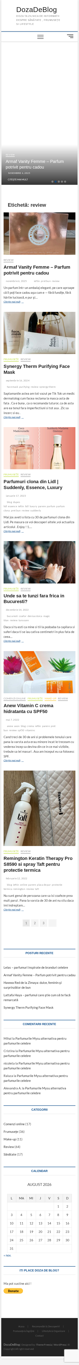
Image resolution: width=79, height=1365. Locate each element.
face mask (12, 386)
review (55, 281)
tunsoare (24, 620)
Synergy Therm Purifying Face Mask (29, 1007)
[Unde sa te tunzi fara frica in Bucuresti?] (40, 562)
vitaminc (30, 730)
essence (12, 506)
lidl (27, 506)
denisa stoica (35, 616)
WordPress (60, 1344)
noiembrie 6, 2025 (19, 173)
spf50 (21, 730)
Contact (39, 1335)
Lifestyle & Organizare (53, 1331)
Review (10, 154)
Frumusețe (11, 359)
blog (9, 502)
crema (30, 726)
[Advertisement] (39, 73)
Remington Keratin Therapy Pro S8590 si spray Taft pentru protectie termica (38, 864)
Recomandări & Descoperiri (46, 1326)
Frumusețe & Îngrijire (23, 1331)
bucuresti (12, 616)
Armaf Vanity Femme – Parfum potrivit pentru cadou (39, 975)
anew (10, 726)
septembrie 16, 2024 (17, 380)
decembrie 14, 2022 (17, 609)
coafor (23, 616)
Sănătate (10, 1154)
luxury (33, 506)
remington (19, 888)
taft (37, 888)
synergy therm (47, 386)
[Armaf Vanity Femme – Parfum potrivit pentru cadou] (40, 233)
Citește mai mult (18, 179)
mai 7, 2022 (12, 719)
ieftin (37, 281)
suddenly (35, 510)
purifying (24, 386)
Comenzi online (15, 698)
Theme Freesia (44, 1344)
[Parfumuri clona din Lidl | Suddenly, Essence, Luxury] (40, 448)
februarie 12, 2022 (16, 878)
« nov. (7, 1255)
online (23, 884)
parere (42, 506)
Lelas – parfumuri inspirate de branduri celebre (36, 967)
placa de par (44, 884)
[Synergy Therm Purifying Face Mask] (40, 333)
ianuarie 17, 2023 (15, 495)
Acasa (21, 1326)
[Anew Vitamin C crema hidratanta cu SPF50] (40, 672)
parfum (51, 506)
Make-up (50, 698)
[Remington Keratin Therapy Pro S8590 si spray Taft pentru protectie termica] (40, 808)
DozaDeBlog (36, 9)
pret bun (46, 281)
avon (17, 726)
